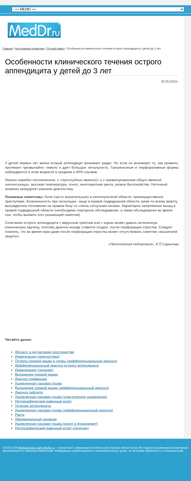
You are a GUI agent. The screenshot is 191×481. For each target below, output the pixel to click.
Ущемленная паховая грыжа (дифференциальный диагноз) (64, 410)
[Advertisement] (91, 122)
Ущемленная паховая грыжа (38, 383)
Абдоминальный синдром (36, 419)
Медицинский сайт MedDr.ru (36, 447)
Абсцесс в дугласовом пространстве (44, 352)
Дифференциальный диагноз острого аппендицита (57, 365)
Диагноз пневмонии (31, 379)
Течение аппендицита (33, 406)
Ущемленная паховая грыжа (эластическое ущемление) (61, 397)
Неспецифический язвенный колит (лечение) (52, 428)
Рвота (19, 415)
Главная (7, 48)
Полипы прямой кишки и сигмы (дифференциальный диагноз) (66, 361)
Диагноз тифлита (29, 392)
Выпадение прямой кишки (36, 374)
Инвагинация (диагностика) (37, 356)
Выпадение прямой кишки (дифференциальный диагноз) (62, 388)
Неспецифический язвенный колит (43, 401)
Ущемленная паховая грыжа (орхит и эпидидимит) (56, 424)
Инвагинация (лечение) (34, 370)
